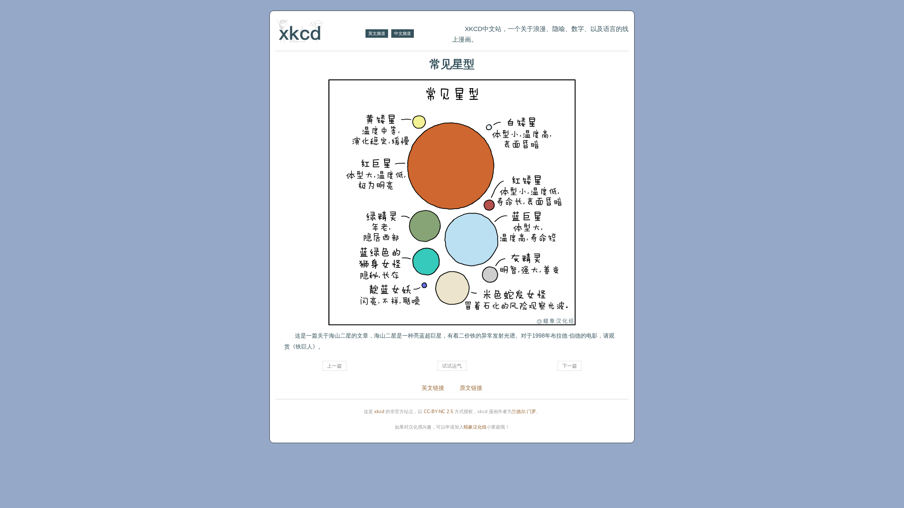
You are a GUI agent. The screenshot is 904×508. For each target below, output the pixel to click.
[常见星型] (452, 202)
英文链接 (433, 388)
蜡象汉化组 (475, 427)
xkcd (379, 411)
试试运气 (452, 366)
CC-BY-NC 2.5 (438, 411)
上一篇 (334, 366)
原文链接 (471, 388)
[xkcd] (319, 32)
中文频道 (402, 33)
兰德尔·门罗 (524, 411)
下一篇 (569, 366)
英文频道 (376, 33)
